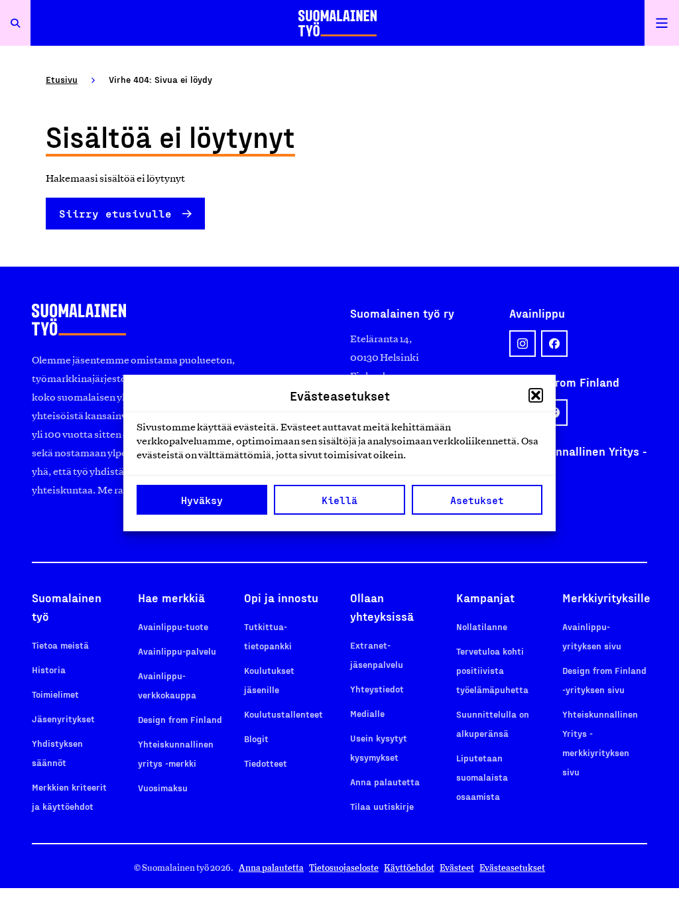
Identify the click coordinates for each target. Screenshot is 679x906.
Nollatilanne (481, 626)
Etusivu (62, 79)
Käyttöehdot (409, 868)
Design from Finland (180, 719)
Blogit (256, 738)
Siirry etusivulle (115, 213)
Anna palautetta (385, 781)
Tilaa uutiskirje (382, 806)
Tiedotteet (265, 763)
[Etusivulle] (338, 23)
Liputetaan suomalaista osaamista (482, 777)
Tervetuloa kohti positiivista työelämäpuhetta (492, 670)
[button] (535, 395)
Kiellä (339, 500)
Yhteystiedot (377, 688)
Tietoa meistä (60, 645)
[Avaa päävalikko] (662, 23)
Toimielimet (55, 694)
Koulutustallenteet (283, 714)
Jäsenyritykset (63, 718)
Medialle (367, 713)
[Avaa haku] (15, 23)
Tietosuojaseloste (344, 868)
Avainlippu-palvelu (177, 651)
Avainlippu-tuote (173, 626)
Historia (49, 669)
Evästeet (457, 868)
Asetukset (477, 500)
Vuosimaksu (163, 787)
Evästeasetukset (512, 868)
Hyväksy (202, 500)
